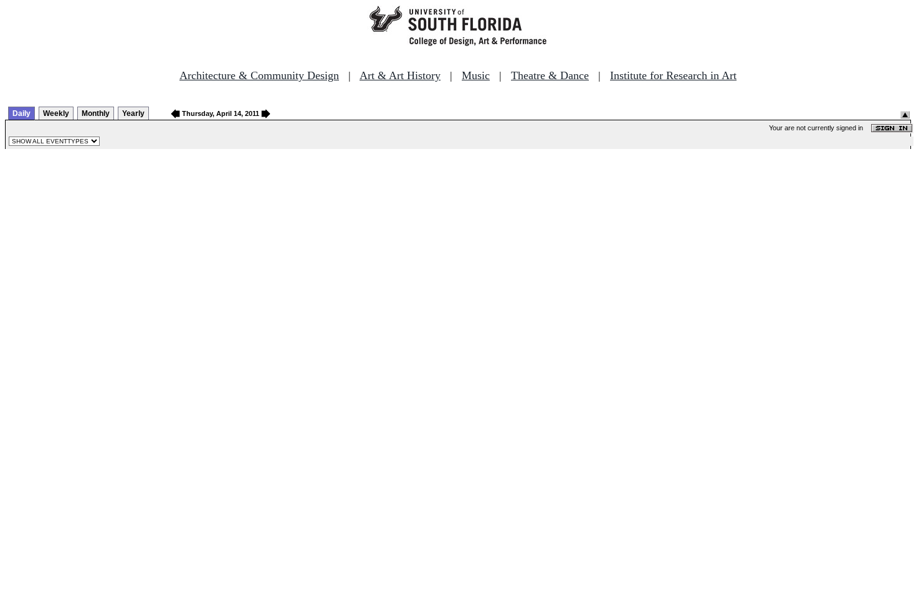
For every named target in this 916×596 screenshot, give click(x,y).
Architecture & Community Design (259, 75)
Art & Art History (400, 75)
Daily (21, 113)
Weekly (56, 113)
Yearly (133, 113)
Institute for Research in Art (673, 75)
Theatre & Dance (550, 75)
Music (476, 75)
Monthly (96, 113)
